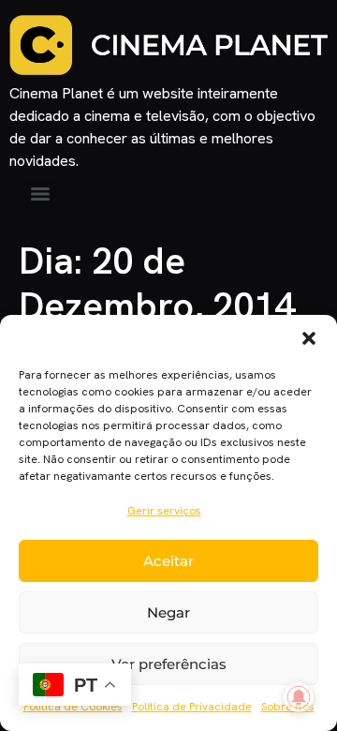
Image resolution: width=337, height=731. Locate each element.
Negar (168, 612)
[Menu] (40, 194)
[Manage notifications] (299, 697)
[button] (309, 338)
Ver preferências (169, 664)
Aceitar (168, 561)
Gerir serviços (164, 510)
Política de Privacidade (192, 706)
